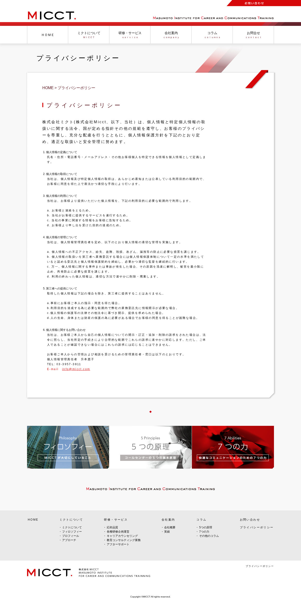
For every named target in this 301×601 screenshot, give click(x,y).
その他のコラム (209, 536)
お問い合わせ (250, 519)
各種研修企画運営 (118, 531)
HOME (33, 519)
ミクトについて (72, 527)
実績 (167, 531)
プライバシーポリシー (257, 527)
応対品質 (112, 527)
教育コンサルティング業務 (124, 540)
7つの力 (204, 531)
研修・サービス (116, 519)
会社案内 (168, 519)
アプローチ (69, 540)
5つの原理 (205, 527)
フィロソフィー (72, 531)
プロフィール (70, 536)
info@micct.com (76, 369)
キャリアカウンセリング (122, 536)
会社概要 (169, 527)
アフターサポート (118, 544)
